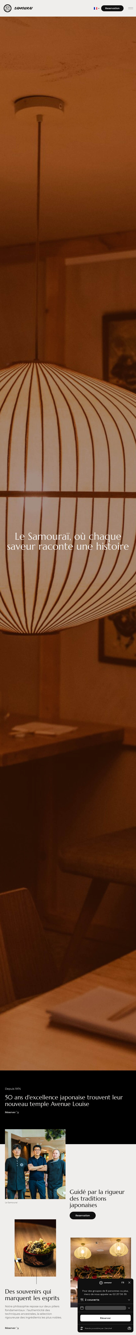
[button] (130, 8)
